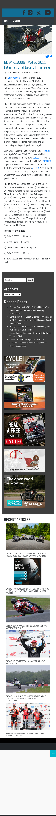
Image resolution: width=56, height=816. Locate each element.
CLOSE (53, 753)
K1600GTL (36, 157)
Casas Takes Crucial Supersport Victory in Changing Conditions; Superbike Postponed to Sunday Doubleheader (28, 342)
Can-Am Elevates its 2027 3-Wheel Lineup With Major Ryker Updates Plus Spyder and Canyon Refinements (29, 310)
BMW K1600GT (14, 77)
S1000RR (47, 161)
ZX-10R (35, 167)
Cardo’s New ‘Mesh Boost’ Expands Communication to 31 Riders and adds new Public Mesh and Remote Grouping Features (31, 320)
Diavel (47, 150)
